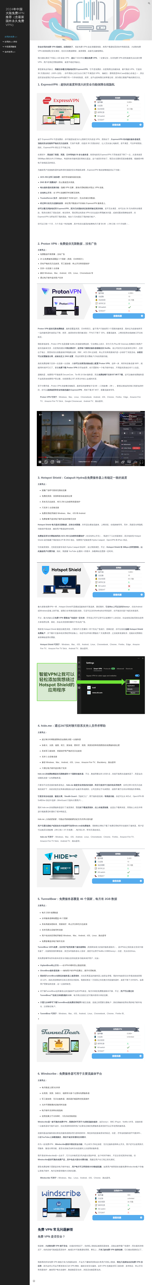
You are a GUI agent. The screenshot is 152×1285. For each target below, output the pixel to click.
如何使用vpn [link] (10, 52)
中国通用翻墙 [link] (10, 46)
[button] (149, 3)
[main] (91, 68)
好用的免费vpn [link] (11, 36)
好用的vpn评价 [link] (11, 41)
